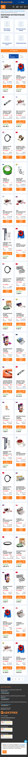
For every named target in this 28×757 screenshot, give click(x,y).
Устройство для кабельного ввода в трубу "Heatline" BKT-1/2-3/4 (7, 417)
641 (11, 115)
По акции (21, 56)
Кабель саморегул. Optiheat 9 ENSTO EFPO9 (6, 180)
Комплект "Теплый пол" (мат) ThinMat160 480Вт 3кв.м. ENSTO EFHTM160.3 (20, 520)
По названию (12, 56)
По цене (3, 56)
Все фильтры (14, 50)
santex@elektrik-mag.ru (6, 704)
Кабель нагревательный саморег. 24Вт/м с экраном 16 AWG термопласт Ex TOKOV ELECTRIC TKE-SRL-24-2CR (7, 552)
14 (11, 455)
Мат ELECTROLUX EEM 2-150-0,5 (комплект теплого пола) (7, 77)
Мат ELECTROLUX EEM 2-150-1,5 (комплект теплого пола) (20, 112)
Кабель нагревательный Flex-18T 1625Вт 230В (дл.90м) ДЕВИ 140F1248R (21, 245)
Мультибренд (9, 118)
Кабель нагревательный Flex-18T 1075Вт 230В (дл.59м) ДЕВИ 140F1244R (21, 658)
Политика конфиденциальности (8, 717)
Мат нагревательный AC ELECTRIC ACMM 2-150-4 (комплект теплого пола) (21, 212)
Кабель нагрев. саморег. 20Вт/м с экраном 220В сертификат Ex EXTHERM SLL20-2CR (20, 382)
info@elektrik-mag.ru (5, 692)
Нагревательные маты (7, 43)
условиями (22, 744)
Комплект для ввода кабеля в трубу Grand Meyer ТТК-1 (20, 147)
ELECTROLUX (9, 83)
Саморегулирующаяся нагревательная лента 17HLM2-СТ (7, 382)
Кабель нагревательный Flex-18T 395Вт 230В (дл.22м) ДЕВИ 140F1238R (21, 77)
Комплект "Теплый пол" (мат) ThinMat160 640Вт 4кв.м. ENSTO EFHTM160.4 (20, 624)
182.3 (11, 385)
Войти (22, 2)
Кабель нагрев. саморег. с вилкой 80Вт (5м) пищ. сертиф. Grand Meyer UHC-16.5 (7, 488)
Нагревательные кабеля (21, 29)
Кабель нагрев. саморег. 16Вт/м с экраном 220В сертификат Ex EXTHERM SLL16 (7, 112)
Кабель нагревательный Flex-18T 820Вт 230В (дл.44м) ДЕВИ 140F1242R (7, 623)
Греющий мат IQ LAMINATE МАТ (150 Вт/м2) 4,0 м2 (21, 279)
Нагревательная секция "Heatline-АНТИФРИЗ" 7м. (7, 587)
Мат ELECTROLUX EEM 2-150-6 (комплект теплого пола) (7, 658)
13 (25, 420)
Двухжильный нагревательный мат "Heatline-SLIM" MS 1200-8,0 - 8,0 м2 (21, 488)
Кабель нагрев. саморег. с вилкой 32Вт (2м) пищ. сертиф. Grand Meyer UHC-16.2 (7, 147)
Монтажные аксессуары (7, 29)
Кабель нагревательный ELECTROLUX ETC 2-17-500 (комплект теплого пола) (21, 453)
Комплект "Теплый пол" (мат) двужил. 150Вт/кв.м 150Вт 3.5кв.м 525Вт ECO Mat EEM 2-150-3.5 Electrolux (20, 314)
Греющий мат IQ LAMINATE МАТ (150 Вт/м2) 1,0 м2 (21, 587)
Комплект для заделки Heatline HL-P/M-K (7, 244)
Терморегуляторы (21, 43)
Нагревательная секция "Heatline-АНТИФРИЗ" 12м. (21, 552)
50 (25, 385)
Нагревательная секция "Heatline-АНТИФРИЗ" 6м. (21, 417)
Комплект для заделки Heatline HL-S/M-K (7, 453)
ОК (4, 752)
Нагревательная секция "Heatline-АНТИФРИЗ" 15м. (7, 314)
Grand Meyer (9, 153)
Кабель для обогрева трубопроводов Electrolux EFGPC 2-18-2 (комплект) (21, 180)
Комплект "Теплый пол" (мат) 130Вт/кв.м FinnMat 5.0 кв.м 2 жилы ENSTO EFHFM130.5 (21, 350)
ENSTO (10, 185)
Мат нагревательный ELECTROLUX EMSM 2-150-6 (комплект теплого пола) (7, 212)
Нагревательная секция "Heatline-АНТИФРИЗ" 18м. (7, 350)
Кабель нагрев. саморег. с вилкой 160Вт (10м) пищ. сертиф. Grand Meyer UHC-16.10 (7, 280)
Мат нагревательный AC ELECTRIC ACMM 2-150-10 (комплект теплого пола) (7, 520)
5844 (11, 555)
